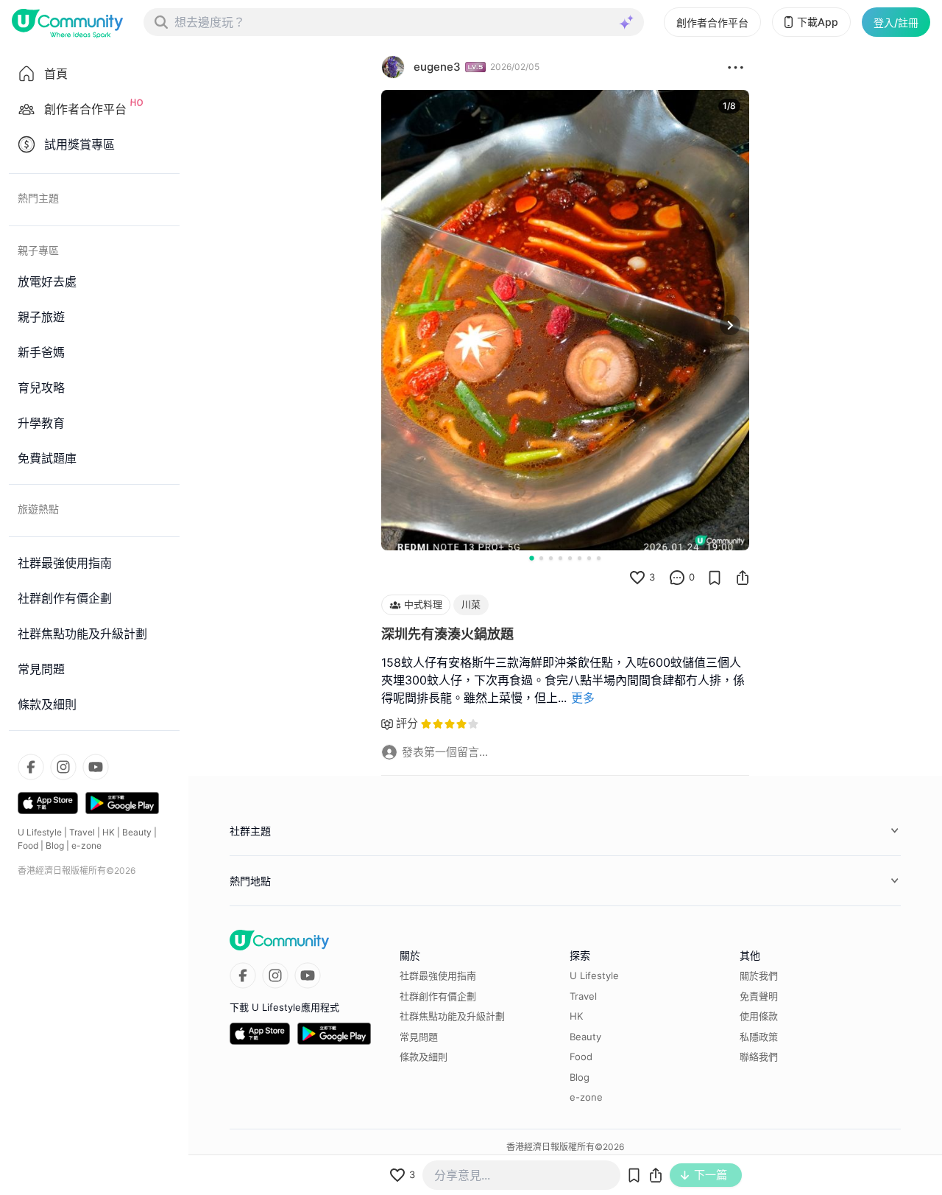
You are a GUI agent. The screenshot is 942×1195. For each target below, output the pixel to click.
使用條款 (759, 1016)
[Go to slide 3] (551, 558)
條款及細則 (423, 1056)
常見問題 (419, 1036)
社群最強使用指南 (438, 975)
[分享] (742, 577)
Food (28, 845)
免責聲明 (759, 996)
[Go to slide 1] (531, 558)
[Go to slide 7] (589, 558)
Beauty (137, 832)
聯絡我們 (759, 1056)
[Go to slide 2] (541, 558)
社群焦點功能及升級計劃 (452, 1016)
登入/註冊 (896, 22)
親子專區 (38, 250)
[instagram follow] (63, 767)
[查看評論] (677, 577)
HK (108, 832)
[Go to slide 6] (579, 558)
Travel (82, 832)
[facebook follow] (31, 767)
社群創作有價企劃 (438, 996)
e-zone (86, 845)
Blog (55, 845)
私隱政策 (759, 1036)
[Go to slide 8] (599, 558)
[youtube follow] (95, 767)
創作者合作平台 (712, 22)
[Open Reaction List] (735, 67)
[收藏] (714, 577)
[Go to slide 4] (560, 558)
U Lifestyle (40, 832)
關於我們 (759, 975)
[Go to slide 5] (570, 558)
